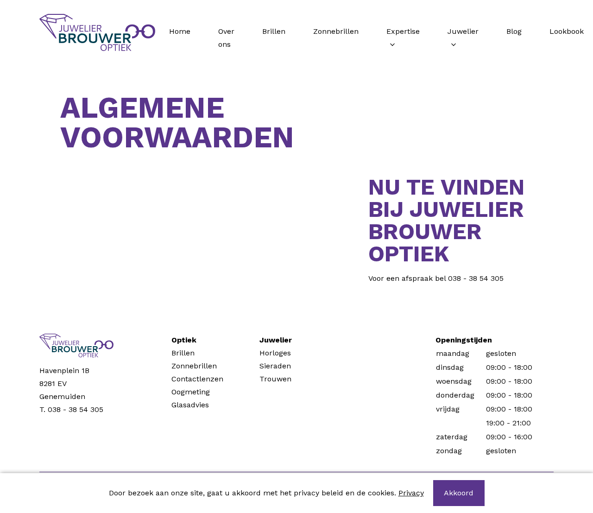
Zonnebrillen (336, 31)
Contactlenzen (197, 378)
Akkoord (458, 492)
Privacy (411, 492)
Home (179, 31)
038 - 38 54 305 (476, 278)
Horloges (275, 352)
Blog (514, 31)
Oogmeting (190, 391)
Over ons (226, 38)
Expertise (403, 31)
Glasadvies (190, 404)
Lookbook (566, 31)
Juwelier (463, 31)
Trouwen (275, 378)
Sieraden (275, 365)
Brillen (273, 31)
